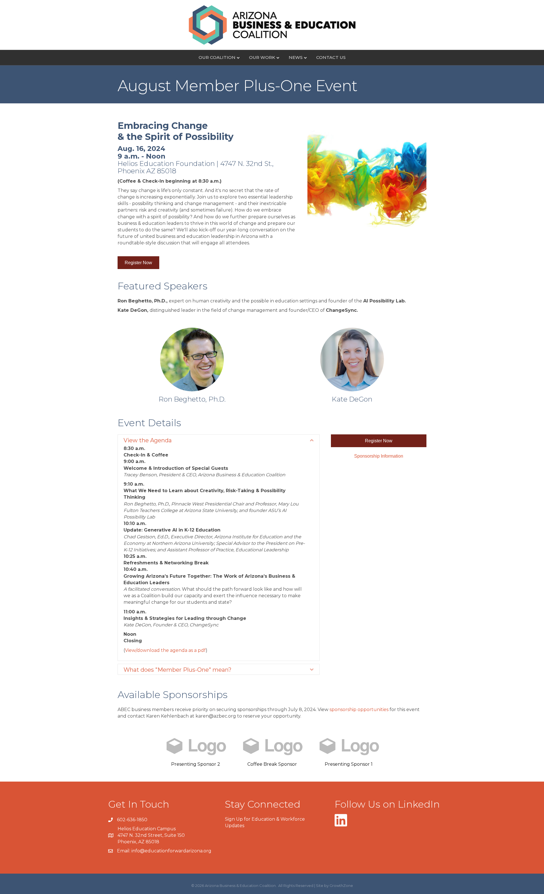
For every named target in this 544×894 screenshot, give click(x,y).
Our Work (262, 57)
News (296, 57)
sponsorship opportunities (359, 709)
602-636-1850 (132, 819)
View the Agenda (148, 440)
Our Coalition (217, 57)
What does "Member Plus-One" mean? (177, 669)
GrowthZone (341, 885)
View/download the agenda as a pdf (165, 650)
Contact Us (331, 57)
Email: (124, 851)
